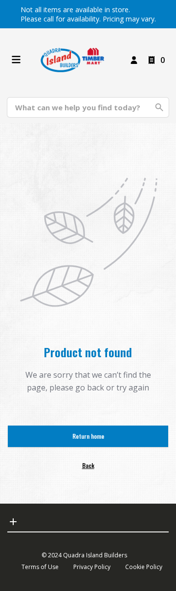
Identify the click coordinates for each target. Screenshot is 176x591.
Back (88, 465)
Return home (88, 436)
